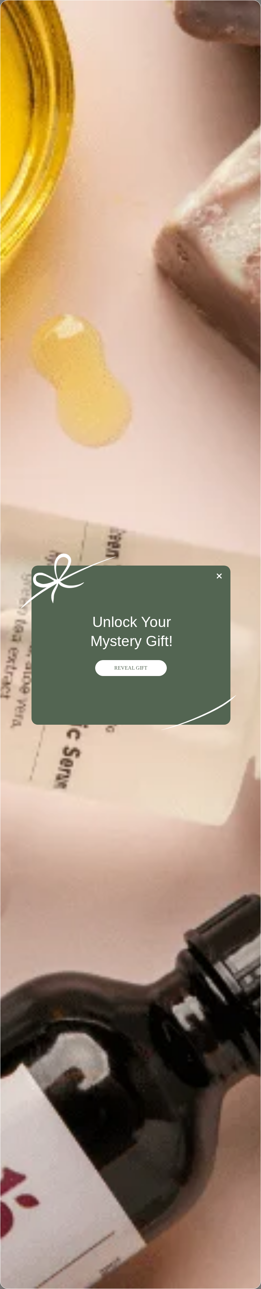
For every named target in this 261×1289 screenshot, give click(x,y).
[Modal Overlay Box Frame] (130, 644)
